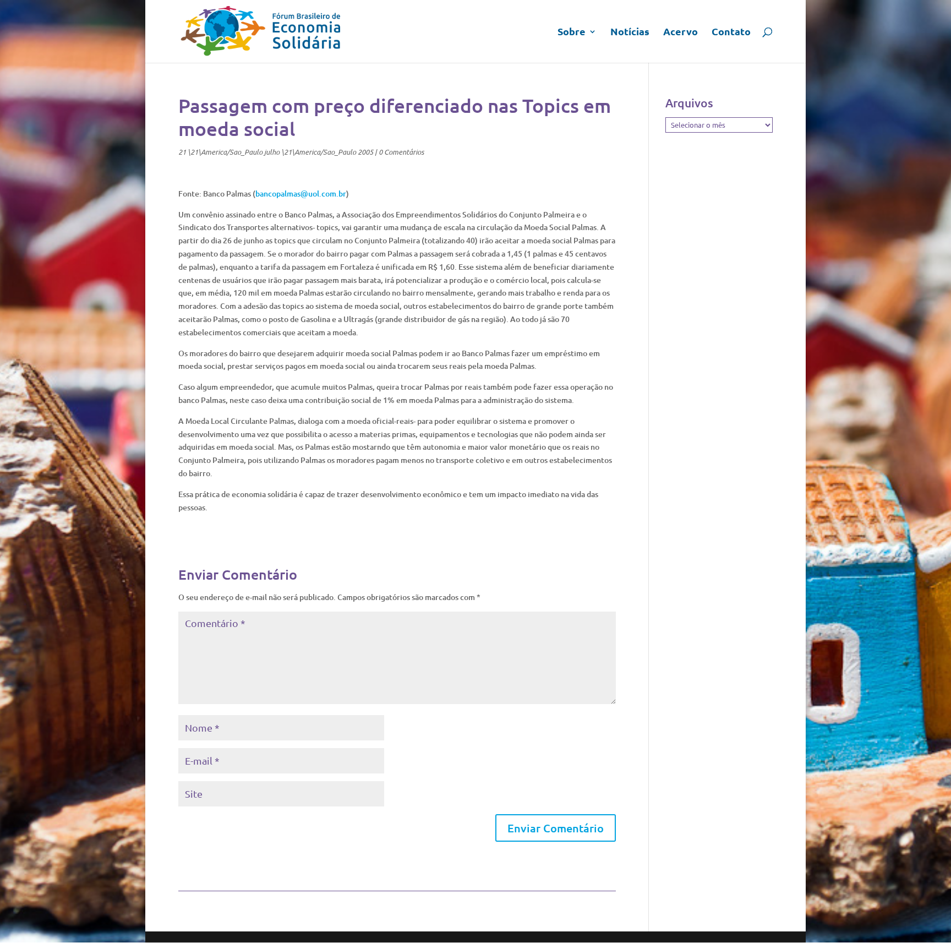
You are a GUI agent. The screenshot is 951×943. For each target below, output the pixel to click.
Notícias (629, 32)
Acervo (680, 32)
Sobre (572, 32)
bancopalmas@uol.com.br (300, 193)
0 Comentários (401, 152)
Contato (731, 32)
